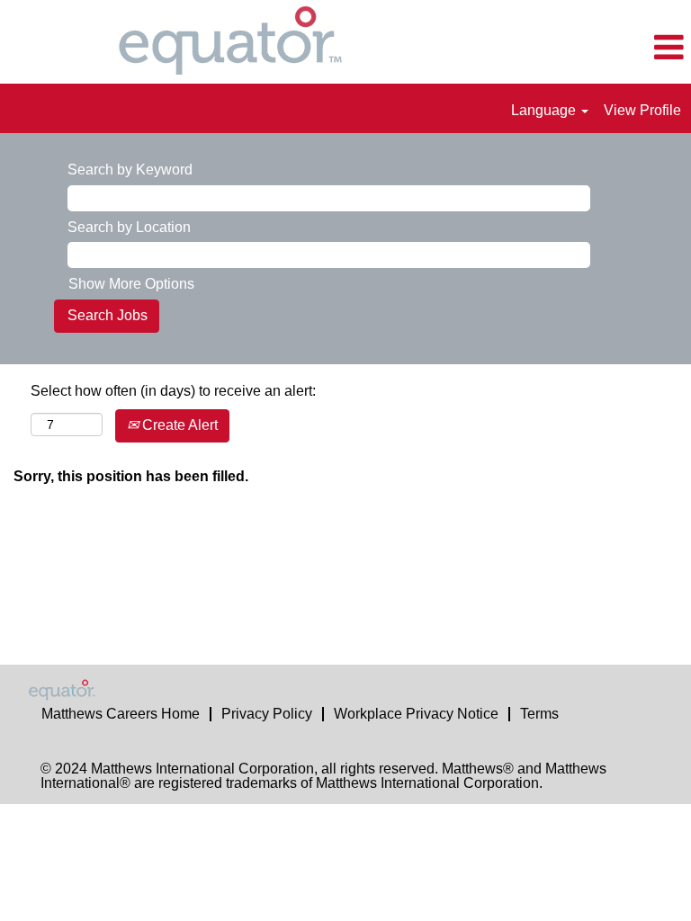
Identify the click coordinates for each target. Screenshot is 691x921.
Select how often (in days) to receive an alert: (173, 390)
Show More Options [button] (131, 283)
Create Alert (178, 425)
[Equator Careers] (73, 690)
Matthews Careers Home (120, 713)
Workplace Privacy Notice (416, 713)
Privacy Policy (266, 713)
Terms (539, 713)
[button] (576, 48)
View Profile (642, 110)
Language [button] (545, 110)
